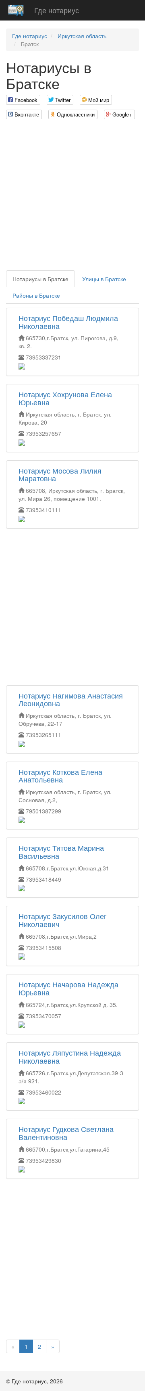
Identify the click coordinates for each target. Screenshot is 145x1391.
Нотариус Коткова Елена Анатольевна (60, 775)
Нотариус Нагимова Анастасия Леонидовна (71, 699)
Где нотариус (56, 10)
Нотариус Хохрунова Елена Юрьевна (65, 398)
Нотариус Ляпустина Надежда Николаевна (70, 1056)
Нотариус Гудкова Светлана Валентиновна (66, 1132)
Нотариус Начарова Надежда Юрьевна (68, 988)
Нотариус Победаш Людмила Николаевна (68, 322)
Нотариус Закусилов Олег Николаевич (63, 920)
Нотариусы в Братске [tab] (40, 279)
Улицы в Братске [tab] (104, 279)
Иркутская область (82, 36)
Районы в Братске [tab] (36, 295)
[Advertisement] (72, 198)
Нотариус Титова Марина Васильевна (61, 851)
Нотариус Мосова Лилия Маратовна (60, 474)
